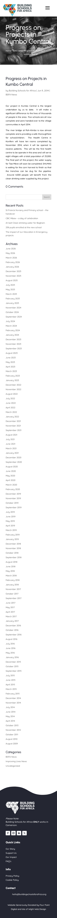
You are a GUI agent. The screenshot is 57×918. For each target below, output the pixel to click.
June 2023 (11, 357)
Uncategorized (13, 766)
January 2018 (12, 584)
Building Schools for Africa (22, 90)
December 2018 (13, 543)
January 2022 (12, 416)
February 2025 (13, 298)
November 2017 (13, 589)
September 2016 (13, 634)
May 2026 (10, 253)
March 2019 (11, 530)
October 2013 (12, 725)
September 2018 (13, 557)
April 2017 (10, 612)
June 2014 (10, 711)
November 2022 (13, 389)
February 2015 (13, 693)
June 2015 (10, 680)
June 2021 (10, 444)
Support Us (11, 853)
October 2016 (12, 630)
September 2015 (13, 671)
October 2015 (12, 666)
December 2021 (13, 421)
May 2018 (10, 571)
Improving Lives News (16, 761)
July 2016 (10, 643)
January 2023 (12, 380)
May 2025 (10, 289)
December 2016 (13, 625)
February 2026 (13, 262)
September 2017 (13, 598)
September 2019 (13, 507)
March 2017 (11, 616)
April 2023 (10, 366)
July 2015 (10, 675)
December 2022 (13, 385)
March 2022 (11, 412)
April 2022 (10, 407)
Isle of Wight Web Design (34, 909)
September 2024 (14, 316)
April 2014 (10, 721)
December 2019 (13, 494)
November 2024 (13, 307)
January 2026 (12, 266)
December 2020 (13, 457)
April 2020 (10, 480)
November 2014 (13, 702)
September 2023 (14, 348)
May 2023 (10, 362)
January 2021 (12, 453)
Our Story (10, 849)
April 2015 (10, 684)
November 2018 (13, 548)
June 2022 (11, 403)
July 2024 (10, 321)
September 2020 (14, 462)
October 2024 (12, 312)
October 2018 (12, 553)
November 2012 (13, 730)
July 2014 (10, 707)
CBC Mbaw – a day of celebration (22, 218)
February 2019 (13, 534)
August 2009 (12, 743)
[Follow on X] (24, 833)
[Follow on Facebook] (8, 833)
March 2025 (11, 294)
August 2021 (11, 434)
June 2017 (10, 602)
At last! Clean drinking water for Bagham (25, 223)
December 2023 (13, 339)
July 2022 (10, 398)
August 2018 (11, 562)
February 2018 (13, 580)
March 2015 (11, 689)
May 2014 (10, 716)
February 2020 (13, 489)
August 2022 (12, 394)
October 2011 (12, 734)
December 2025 (13, 271)
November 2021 (13, 425)
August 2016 (11, 639)
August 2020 (12, 466)
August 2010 (11, 739)
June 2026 (11, 248)
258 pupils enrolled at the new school (24, 227)
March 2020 (11, 484)
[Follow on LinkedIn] (19, 833)
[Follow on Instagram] (13, 833)
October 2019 (12, 503)
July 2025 (10, 285)
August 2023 (12, 353)
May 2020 (10, 475)
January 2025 (12, 303)
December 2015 (13, 662)
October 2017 (12, 593)
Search (47, 197)
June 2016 (10, 648)
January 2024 (12, 335)
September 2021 (13, 430)
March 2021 (11, 448)
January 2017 (12, 621)
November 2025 (13, 276)
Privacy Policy (12, 876)
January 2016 (12, 657)
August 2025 (12, 280)
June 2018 (10, 566)
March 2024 (11, 325)
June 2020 (11, 471)
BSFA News (11, 94)
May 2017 (10, 607)
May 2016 (10, 652)
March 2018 (11, 575)
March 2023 (11, 371)
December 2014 (13, 698)
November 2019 (13, 498)
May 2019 (10, 521)
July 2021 (10, 439)
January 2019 (12, 539)
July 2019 (10, 512)
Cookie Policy (12, 880)
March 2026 (11, 257)
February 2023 (13, 375)
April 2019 (10, 525)
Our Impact (11, 857)
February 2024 (13, 330)
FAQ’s (8, 861)
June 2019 (10, 516)
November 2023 (13, 344)
